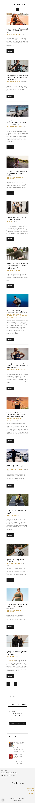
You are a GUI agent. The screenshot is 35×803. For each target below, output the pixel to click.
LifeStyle (10, 271)
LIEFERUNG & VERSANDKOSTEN (9, 774)
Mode (8, 516)
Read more (10, 51)
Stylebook (10, 563)
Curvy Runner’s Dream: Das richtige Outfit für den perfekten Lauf (17, 512)
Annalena (18, 611)
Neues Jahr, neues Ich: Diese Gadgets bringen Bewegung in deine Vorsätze (17, 365)
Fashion (9, 34)
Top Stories (19, 126)
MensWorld (10, 81)
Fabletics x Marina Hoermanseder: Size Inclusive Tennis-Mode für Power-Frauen (17, 414)
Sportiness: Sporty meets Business (15, 560)
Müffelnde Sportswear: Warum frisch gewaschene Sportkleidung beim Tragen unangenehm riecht (17, 266)
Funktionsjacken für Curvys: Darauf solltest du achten (16, 466)
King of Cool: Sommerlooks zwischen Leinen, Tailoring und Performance (16, 122)
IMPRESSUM (4, 777)
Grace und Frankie (11, 660)
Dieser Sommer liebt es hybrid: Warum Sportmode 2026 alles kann (17, 30)
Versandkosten (19, 749)
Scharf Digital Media (15, 799)
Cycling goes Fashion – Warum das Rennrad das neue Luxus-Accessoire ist (17, 77)
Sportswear (17, 34)
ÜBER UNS (4, 770)
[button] (3, 800)
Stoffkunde (10, 317)
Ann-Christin (24, 81)
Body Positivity (12, 369)
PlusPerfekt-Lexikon (13, 315)
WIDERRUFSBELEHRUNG (8, 775)
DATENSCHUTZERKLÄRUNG (8, 772)
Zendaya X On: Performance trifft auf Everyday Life (16, 218)
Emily (23, 35)
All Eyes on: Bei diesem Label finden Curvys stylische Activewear (17, 606)
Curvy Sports (11, 177)
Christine (15, 221)
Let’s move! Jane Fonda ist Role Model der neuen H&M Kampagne (17, 652)
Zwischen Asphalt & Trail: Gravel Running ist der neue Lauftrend (17, 173)
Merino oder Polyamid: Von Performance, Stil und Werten (17, 311)
